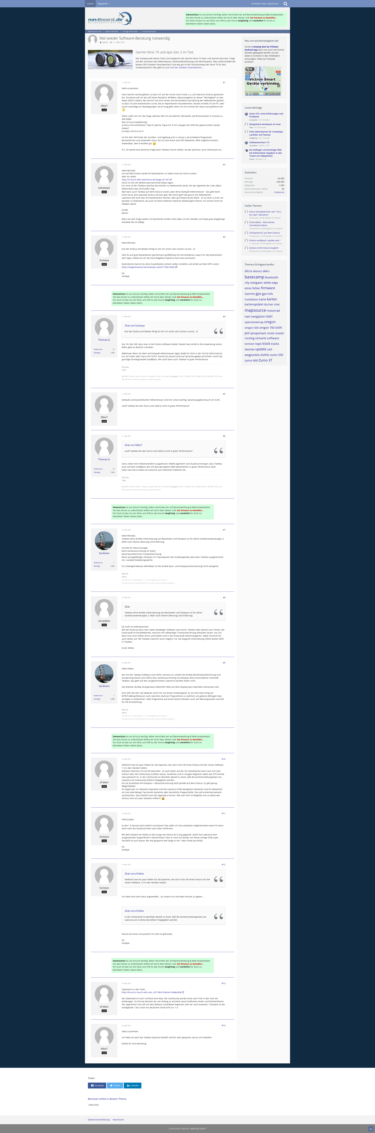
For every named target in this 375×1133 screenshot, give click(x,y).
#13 (223, 983)
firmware (268, 288)
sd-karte (260, 338)
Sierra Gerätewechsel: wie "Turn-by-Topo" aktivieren (265, 213)
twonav (250, 349)
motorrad (273, 311)
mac (277, 304)
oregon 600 (252, 327)
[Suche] (285, 3)
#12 (223, 864)
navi (247, 316)
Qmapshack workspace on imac (265, 124)
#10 (223, 759)
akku (266, 271)
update (260, 349)
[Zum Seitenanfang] (371, 1129)
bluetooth (271, 277)
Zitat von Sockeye (135, 325)
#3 (224, 236)
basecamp (254, 277)
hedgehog (253, 138)
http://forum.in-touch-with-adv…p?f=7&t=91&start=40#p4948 (151, 992)
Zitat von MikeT (133, 445)
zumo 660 (251, 360)
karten (272, 299)
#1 (224, 82)
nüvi (269, 316)
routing (249, 338)
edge (275, 282)
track (266, 343)
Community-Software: (187, 1128)
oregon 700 (267, 328)
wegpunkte (252, 355)
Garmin (250, 294)
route (270, 333)
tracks (275, 344)
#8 (224, 597)
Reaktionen (98, 349)
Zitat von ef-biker (134, 873)
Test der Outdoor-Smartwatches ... (187, 67)
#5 (224, 393)
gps (258, 293)
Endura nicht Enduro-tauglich (263, 247)
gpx (264, 294)
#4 (224, 316)
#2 (224, 164)
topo (258, 344)
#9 (224, 662)
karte (262, 299)
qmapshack (258, 333)
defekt (267, 282)
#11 (223, 813)
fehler (256, 288)
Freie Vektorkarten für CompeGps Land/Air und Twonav (266, 133)
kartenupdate (254, 304)
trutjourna (279, 192)
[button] (97, 1085)
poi (247, 333)
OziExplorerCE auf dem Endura (264, 232)
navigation (258, 316)
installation (251, 299)
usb (269, 349)
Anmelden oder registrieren (265, 3)
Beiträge (97, 353)
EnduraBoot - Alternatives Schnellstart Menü (262, 224)
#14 (223, 1025)
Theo (251, 127)
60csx (248, 271)
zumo (264, 354)
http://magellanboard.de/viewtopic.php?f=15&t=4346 (148, 267)
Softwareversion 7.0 (259, 142)
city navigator (254, 283)
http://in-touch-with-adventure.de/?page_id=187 (145, 179)
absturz (257, 271)
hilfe (270, 294)
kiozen (251, 159)
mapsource (255, 310)
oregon (270, 321)
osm (278, 327)
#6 (224, 436)
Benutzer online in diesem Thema (107, 1098)
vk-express (253, 120)
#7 (224, 529)
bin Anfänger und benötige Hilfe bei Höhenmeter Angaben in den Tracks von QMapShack (265, 152)
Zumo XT (265, 360)
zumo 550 (276, 355)
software (273, 338)
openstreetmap (254, 322)
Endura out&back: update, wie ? (264, 240)
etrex (248, 288)
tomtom (250, 344)
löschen (268, 304)
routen (279, 333)
